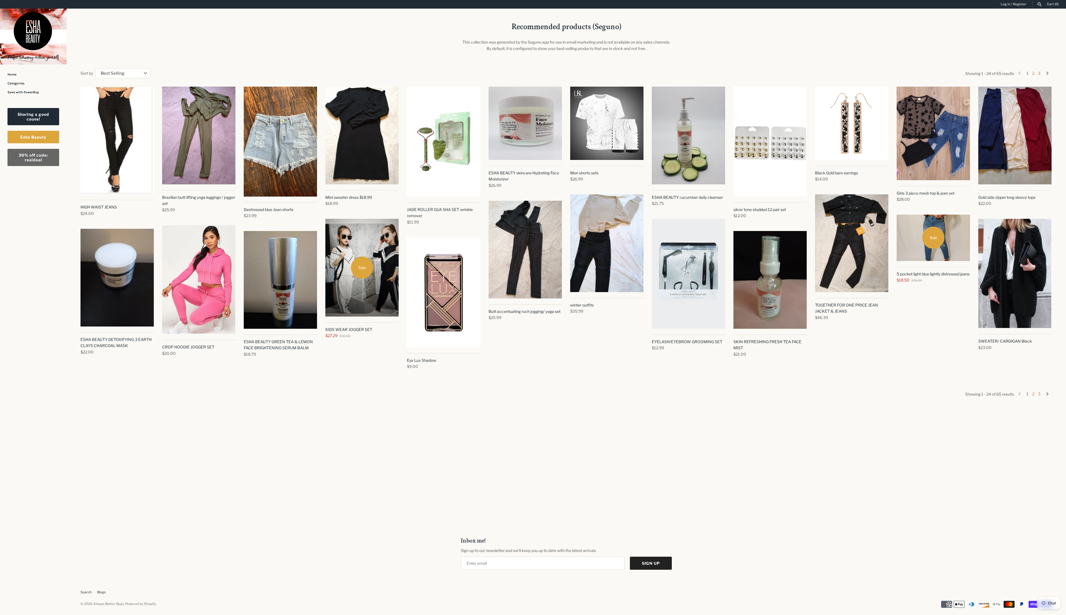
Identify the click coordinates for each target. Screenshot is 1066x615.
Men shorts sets (584, 172)
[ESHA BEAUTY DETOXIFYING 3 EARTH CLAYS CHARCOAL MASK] (117, 278)
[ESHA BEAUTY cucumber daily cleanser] (688, 135)
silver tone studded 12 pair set (759, 209)
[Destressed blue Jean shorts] (280, 142)
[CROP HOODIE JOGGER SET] (198, 279)
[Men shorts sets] (606, 123)
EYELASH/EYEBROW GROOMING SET (687, 341)
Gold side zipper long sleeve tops (1006, 197)
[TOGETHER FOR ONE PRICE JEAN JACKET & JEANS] (851, 243)
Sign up (651, 563)
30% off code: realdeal (33, 157)
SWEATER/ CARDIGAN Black (1005, 341)
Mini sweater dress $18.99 (348, 197)
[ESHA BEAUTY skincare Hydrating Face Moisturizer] (525, 123)
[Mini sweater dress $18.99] (362, 135)
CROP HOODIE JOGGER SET (188, 347)
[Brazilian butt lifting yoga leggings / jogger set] (198, 135)
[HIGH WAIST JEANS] (117, 140)
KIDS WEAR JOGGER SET (348, 329)
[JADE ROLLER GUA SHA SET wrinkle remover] (443, 142)
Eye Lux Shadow (421, 360)
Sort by (87, 73)
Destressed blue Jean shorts (268, 209)
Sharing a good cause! (33, 116)
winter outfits (582, 305)
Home (11, 74)
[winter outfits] (606, 243)
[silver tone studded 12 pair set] (770, 142)
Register (1019, 4)
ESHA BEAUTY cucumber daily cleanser (687, 197)
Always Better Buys (108, 604)
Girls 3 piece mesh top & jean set (925, 193)
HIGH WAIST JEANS (99, 207)
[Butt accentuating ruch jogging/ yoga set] (525, 249)
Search (86, 592)
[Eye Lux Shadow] (443, 292)
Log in (1005, 4)
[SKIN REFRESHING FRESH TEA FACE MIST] (770, 280)
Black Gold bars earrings (836, 172)
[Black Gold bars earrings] (851, 123)
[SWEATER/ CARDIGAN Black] (1015, 273)
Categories (15, 83)
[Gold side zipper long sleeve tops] (1015, 135)
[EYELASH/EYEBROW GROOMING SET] (688, 274)
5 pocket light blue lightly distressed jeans (933, 274)
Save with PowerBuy (23, 92)
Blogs (101, 592)
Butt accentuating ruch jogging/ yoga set (524, 311)
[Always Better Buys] (33, 36)
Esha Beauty (33, 137)
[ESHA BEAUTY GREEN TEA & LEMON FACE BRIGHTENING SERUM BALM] (280, 280)
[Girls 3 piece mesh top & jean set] (933, 133)
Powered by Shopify (140, 604)
